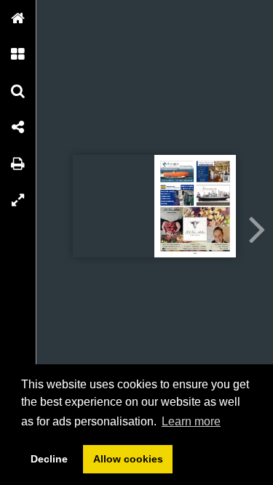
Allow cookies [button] (128, 459)
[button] (18, 18)
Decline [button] (49, 459)
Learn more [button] (191, 421)
